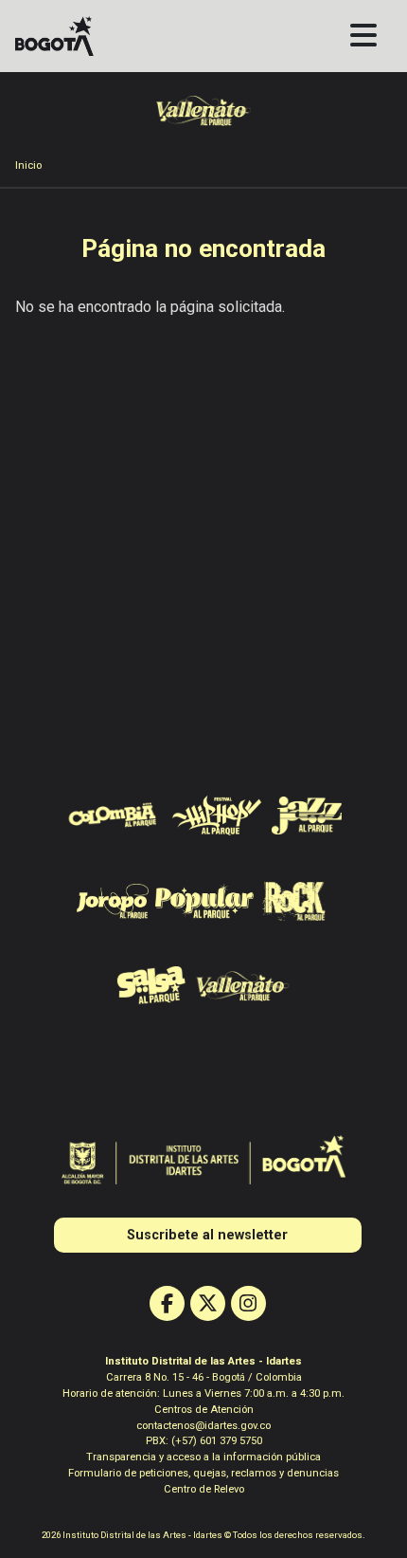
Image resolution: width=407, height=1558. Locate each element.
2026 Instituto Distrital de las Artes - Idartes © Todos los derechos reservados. (203, 1535)
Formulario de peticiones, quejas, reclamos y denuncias (203, 1473)
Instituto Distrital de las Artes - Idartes (203, 1361)
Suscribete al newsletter (207, 1235)
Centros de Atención (204, 1409)
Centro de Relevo (204, 1489)
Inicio (28, 165)
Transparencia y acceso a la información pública (203, 1457)
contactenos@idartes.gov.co (203, 1426)
